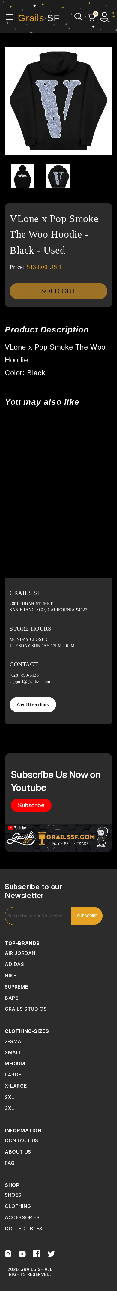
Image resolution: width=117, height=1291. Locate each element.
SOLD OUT (58, 291)
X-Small (16, 1041)
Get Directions (33, 704)
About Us (18, 1152)
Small (13, 1052)
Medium (15, 1064)
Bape (11, 998)
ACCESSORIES (22, 1217)
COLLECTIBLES (23, 1229)
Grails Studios (26, 1009)
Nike (10, 976)
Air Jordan (20, 953)
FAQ (10, 1163)
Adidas (14, 964)
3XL (9, 1108)
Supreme (16, 987)
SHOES (13, 1195)
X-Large (16, 1086)
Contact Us (21, 1140)
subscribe (31, 805)
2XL (9, 1097)
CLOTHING (18, 1206)
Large (13, 1075)
